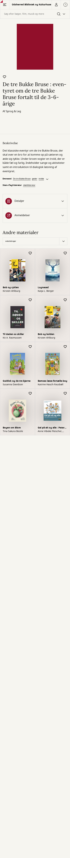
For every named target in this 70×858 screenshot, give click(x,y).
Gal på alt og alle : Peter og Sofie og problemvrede (52, 428)
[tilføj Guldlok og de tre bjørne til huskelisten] (30, 347)
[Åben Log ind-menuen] (56, 4)
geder (34, 178)
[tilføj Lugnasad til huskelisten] (65, 253)
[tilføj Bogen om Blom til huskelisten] (30, 393)
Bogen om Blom (12, 427)
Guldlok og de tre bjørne (16, 381)
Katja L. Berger (46, 291)
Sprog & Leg (13, 111)
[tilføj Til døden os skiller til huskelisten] (30, 300)
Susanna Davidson (13, 384)
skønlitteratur (29, 185)
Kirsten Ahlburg (11, 291)
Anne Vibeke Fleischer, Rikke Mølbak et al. (50, 431)
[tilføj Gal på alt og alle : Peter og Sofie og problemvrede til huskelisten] (65, 393)
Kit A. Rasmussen (12, 338)
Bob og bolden (46, 334)
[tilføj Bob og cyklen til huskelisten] (30, 253)
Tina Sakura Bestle (13, 431)
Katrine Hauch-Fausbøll (50, 384)
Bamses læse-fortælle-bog (52, 381)
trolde (41, 178)
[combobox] (35, 14)
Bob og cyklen (11, 287)
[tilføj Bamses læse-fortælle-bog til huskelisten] (65, 347)
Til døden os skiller (13, 334)
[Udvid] (47, 179)
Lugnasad (43, 287)
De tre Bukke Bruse (22, 178)
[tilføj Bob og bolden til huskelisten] (65, 300)
